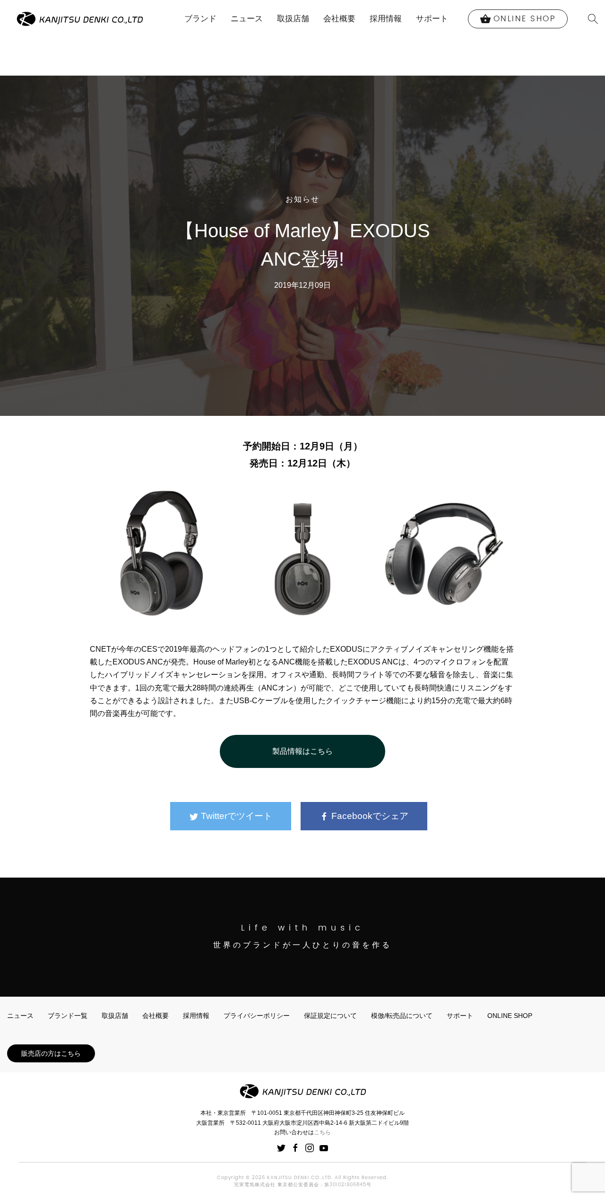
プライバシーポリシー (257, 1015)
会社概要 (339, 18)
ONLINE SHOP (509, 1015)
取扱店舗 (293, 18)
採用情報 (386, 18)
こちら (322, 1132)
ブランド (200, 18)
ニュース (247, 18)
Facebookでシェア (368, 816)
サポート (432, 18)
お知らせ (302, 199)
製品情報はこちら (302, 751)
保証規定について (330, 1015)
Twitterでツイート (235, 816)
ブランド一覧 (67, 1015)
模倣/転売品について (401, 1015)
